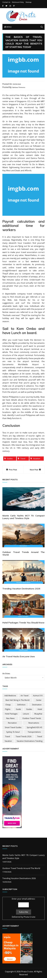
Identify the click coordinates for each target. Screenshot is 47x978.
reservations (33, 723)
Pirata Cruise (29, 917)
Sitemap (28, 2)
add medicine (10, 695)
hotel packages (11, 714)
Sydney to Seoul (13, 732)
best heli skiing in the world (17, 700)
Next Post (34, 469)
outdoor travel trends (31, 718)
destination (37, 704)
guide (18, 709)
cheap (8, 704)
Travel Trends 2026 (23, 736)
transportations (34, 732)
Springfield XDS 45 (34, 727)
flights (7, 709)
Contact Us (6, 2)
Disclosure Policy (18, 2)
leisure (26, 714)
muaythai (38, 714)
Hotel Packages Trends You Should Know (23, 622)
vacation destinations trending (29, 741)
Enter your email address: (23, 898)
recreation (12, 723)
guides (10, 458)
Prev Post (13, 469)
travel (22, 458)
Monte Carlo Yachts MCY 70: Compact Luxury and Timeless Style (23, 517)
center (38, 700)
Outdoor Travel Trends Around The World (23, 553)
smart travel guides (13, 727)
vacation (36, 458)
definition (21, 704)
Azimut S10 (38, 695)
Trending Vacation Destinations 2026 (21, 588)
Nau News (10, 718)
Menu (8, 27)
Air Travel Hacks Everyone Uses (18, 656)
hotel (40, 709)
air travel (24, 695)
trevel (39, 736)
